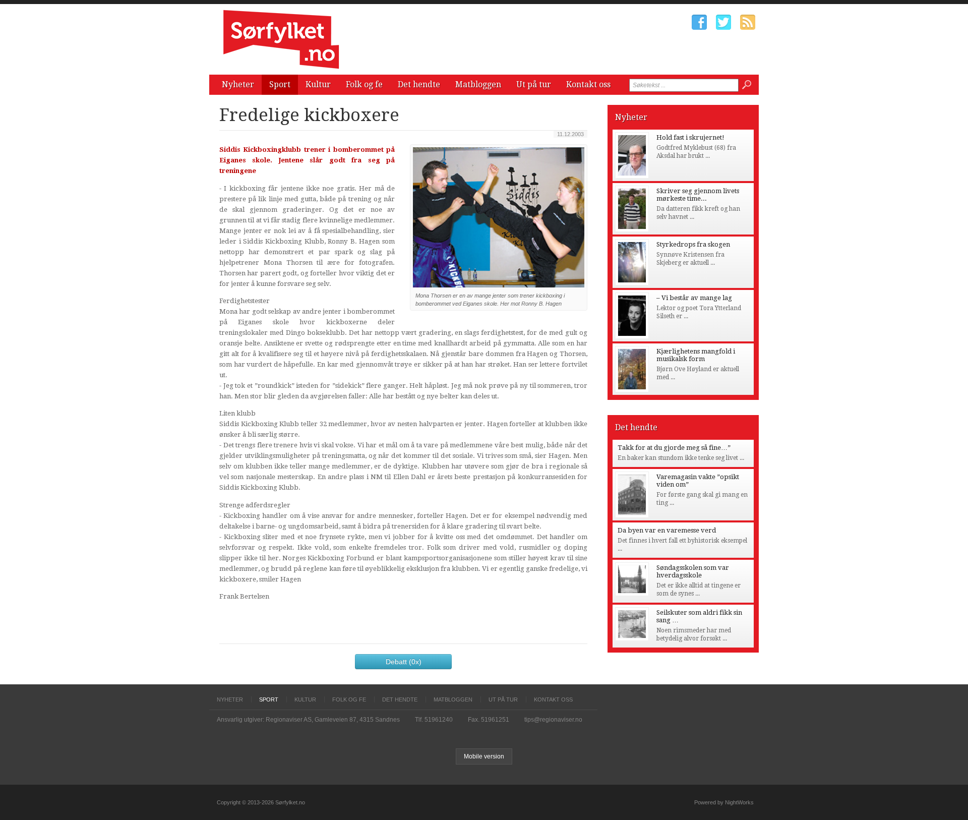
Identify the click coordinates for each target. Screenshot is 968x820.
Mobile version (484, 756)
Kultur (318, 84)
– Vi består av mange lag (694, 298)
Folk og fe (364, 84)
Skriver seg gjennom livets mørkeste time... (697, 194)
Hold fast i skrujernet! (690, 137)
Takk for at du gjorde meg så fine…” (674, 447)
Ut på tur (533, 84)
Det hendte (419, 84)
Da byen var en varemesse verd (667, 530)
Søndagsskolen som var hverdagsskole (692, 571)
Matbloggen (478, 84)
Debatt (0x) (403, 662)
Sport (279, 84)
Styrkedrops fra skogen (693, 244)
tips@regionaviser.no (553, 719)
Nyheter (238, 84)
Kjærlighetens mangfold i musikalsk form (695, 355)
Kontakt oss (588, 84)
